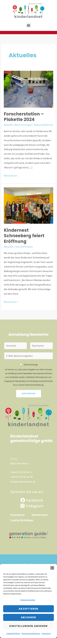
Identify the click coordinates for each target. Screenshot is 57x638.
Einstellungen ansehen (28, 626)
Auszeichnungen (23, 124)
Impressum (46, 633)
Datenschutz (40, 515)
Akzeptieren (28, 608)
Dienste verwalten (27, 600)
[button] (52, 567)
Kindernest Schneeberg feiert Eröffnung (24, 235)
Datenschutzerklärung (31, 633)
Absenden (28, 393)
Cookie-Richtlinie (13, 633)
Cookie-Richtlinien (21, 520)
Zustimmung (31, 364)
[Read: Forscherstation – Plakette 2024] (28, 88)
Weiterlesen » (11, 175)
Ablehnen (28, 617)
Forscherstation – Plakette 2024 (24, 117)
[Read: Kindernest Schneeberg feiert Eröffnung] (28, 205)
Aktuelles (8, 124)
